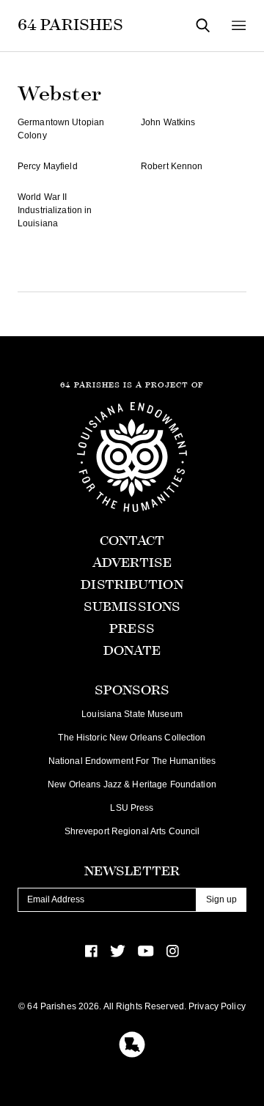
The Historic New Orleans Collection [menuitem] (131, 737)
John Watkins (168, 122)
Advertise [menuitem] (132, 563)
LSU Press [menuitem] (131, 808)
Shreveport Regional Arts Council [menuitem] (132, 831)
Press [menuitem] (132, 629)
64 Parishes (70, 25)
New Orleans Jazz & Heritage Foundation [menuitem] (132, 784)
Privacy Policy (217, 1006)
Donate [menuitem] (132, 651)
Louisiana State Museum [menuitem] (132, 714)
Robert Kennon (172, 166)
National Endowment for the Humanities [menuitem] (132, 761)
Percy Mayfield (48, 166)
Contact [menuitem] (132, 541)
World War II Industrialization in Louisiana (55, 210)
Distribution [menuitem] (132, 585)
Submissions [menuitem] (132, 607)
